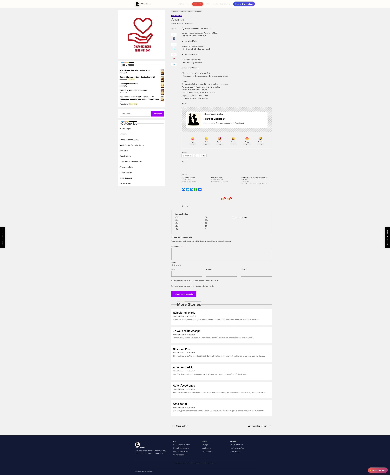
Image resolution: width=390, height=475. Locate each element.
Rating (174, 262)
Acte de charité (182, 367)
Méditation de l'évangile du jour (132, 145)
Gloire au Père (182, 349)
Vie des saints (207, 451)
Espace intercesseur (225, 3)
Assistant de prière (197, 3)
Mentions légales (177, 463)
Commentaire (177, 246)
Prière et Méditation (177, 23)
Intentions (215, 3)
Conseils (123, 134)
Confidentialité (186, 463)
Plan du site (213, 463)
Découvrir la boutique (244, 4)
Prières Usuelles (177, 15)
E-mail (209, 269)
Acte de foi (180, 404)
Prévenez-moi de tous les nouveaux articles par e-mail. (194, 286)
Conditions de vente (195, 463)
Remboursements (205, 463)
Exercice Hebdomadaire (129, 140)
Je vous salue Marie (189, 41)
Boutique (208, 3)
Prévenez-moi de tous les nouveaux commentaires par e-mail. (196, 281)
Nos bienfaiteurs (236, 445)
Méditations (206, 448)
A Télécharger (125, 129)
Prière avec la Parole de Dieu (131, 162)
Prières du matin (216, 178)
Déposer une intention (181, 445)
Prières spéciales (126, 167)
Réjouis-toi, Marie (184, 312)
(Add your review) (240, 218)
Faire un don (235, 451)
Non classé (124, 151)
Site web (244, 269)
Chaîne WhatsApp (237, 448)
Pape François (125, 156)
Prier (188, 3)
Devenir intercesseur (181, 448)
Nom (173, 269)
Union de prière (126, 178)
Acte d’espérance (184, 385)
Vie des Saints (125, 184)
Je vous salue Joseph (187, 331)
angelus (187, 206)
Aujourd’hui (181, 3)
